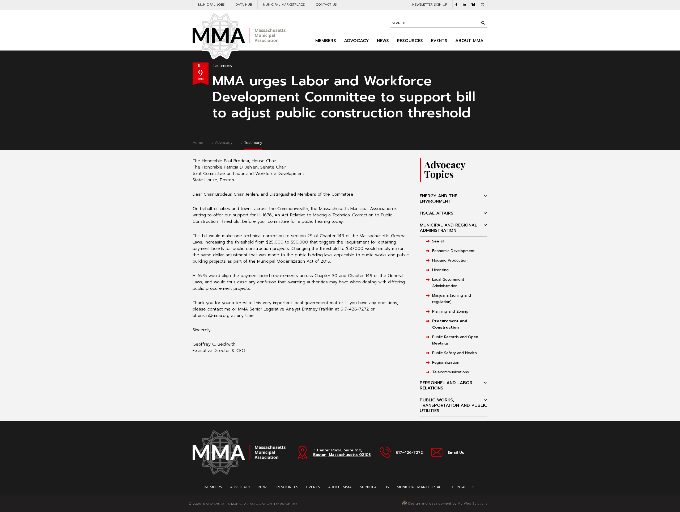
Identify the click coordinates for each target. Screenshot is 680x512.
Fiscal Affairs (436, 213)
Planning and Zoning (450, 311)
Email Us (456, 452)
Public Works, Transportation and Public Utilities (453, 405)
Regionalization (445, 362)
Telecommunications (450, 372)
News (383, 40)
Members (325, 40)
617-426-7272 (409, 452)
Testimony (222, 65)
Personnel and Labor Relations (446, 385)
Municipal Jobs (211, 4)
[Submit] (482, 22)
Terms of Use (286, 503)
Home (198, 142)
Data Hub (244, 4)
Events (439, 40)
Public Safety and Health (454, 353)
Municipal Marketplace (284, 4)
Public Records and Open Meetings (455, 340)
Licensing (440, 270)
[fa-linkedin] (464, 4)
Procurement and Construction (449, 324)
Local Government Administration (448, 283)
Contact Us (326, 4)
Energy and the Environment (438, 198)
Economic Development (453, 251)
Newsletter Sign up (429, 4)
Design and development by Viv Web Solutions (447, 503)
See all (438, 241)
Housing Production (450, 260)
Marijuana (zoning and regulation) (451, 299)
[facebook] (456, 4)
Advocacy (356, 40)
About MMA (469, 40)
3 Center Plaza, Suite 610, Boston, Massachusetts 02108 (342, 452)
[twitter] (482, 5)
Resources (410, 40)
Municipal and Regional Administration (448, 228)
